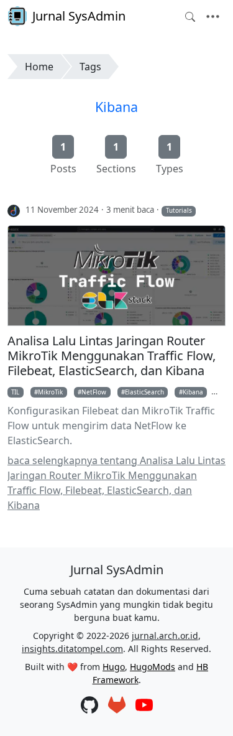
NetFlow (93, 392)
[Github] (89, 706)
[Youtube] (144, 706)
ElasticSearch (144, 392)
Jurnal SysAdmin (79, 15)
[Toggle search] (190, 16)
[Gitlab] (116, 706)
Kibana (116, 107)
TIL (15, 392)
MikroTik (50, 392)
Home (39, 66)
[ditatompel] (14, 210)
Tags (90, 66)
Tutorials (179, 210)
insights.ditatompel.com (72, 648)
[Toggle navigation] (213, 16)
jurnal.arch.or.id (165, 635)
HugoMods (152, 667)
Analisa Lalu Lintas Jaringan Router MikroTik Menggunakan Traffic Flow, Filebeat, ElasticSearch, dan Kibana (111, 355)
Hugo (114, 667)
